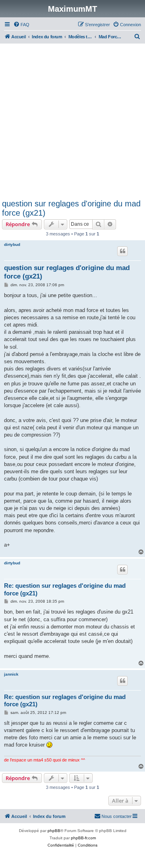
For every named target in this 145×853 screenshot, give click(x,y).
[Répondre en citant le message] (122, 251)
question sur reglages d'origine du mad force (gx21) (71, 208)
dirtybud (12, 244)
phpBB (54, 830)
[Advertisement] (72, 122)
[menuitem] (21, 24)
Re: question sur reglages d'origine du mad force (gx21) (65, 589)
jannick (11, 674)
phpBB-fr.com (83, 838)
